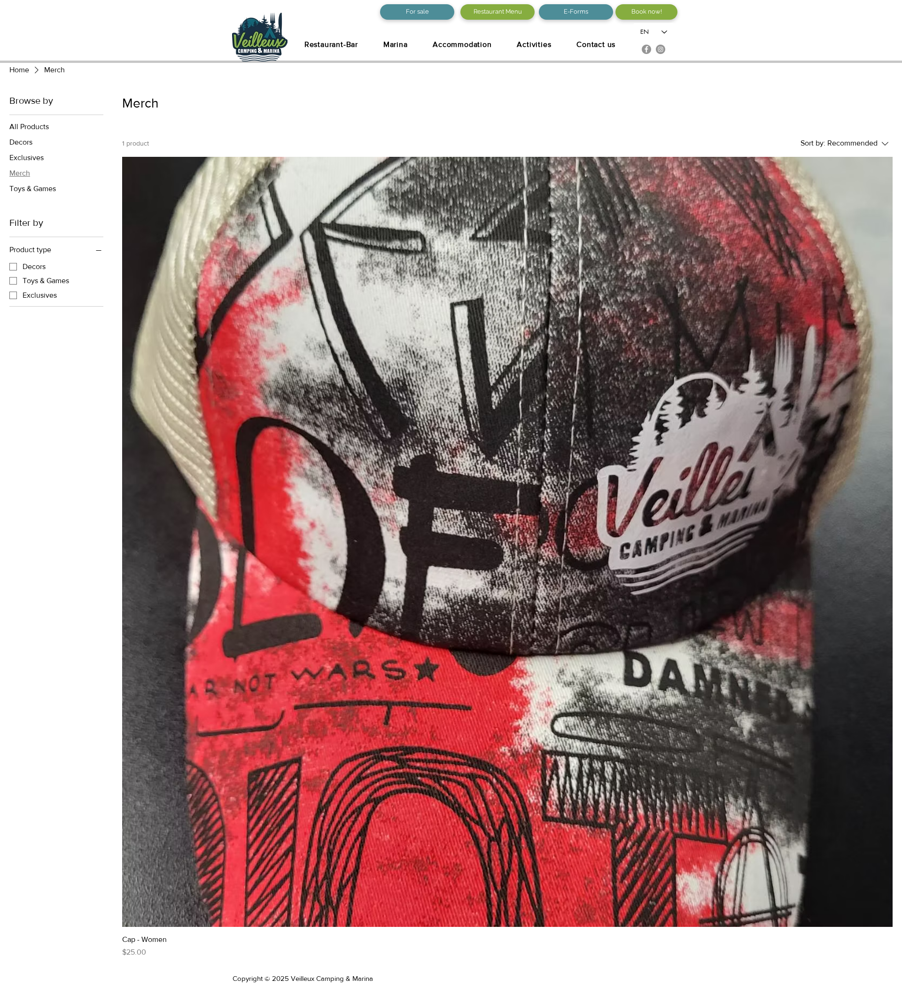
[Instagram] (660, 49)
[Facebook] (646, 49)
